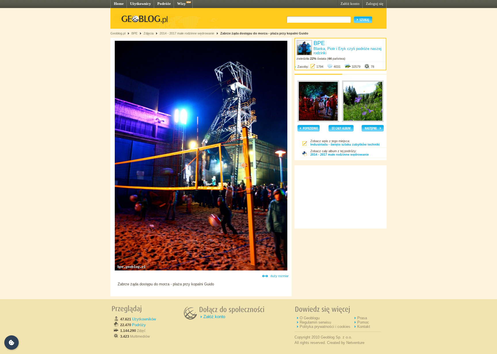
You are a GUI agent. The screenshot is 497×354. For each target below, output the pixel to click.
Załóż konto (350, 3)
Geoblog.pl (117, 33)
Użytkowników (144, 319)
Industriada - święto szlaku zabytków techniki (345, 144)
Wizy (181, 3)
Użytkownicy (140, 3)
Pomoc (363, 322)
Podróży (139, 325)
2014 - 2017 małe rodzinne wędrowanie (187, 33)
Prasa (362, 318)
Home (119, 3)
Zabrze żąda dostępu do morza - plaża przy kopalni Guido (264, 33)
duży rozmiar (279, 276)
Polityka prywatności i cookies (325, 326)
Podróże (164, 3)
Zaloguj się (374, 3)
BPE (134, 33)
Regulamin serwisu (315, 322)
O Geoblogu (310, 318)
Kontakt (363, 326)
